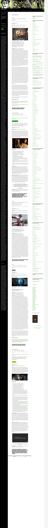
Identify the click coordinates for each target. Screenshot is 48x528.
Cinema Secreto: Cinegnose (35, 276)
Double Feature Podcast (35, 166)
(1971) (3, 76)
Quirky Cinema (34, 124)
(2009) (3, 140)
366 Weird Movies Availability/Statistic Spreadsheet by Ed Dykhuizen (36, 227)
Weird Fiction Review (34, 264)
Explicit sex (25, 193)
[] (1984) (4, 154)
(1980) (4, 47)
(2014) (4, 91)
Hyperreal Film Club (34, 177)
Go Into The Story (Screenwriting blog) (36, 246)
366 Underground (34, 25)
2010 (12, 344)
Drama (20, 344)
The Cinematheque (34, 192)
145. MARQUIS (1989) (17, 114)
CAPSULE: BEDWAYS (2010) (19, 266)
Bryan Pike (33, 302)
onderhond (33, 123)
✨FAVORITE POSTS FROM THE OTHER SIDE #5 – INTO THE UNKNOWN (37, 74)
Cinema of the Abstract (35, 96)
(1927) (2, 168)
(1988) (4, 42)
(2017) (2, 172)
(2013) (5, 102)
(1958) (5, 246)
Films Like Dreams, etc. (34, 172)
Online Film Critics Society (35, 255)
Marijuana (27, 259)
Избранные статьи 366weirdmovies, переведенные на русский (36, 281)
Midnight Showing (34, 115)
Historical (18, 195)
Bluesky (33, 80)
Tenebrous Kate (34, 259)
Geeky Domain (34, 245)
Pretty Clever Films (34, 185)
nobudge (33, 250)
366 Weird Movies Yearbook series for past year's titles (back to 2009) (38, 328)
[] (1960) (4, 131)
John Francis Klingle (34, 298)
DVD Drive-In (34, 101)
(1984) (3, 41)
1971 (12, 259)
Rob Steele (33, 305)
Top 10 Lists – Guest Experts (35, 49)
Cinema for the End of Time (35, 238)
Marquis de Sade (21, 195)
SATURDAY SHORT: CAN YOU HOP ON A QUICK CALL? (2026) (37, 70)
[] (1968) (4, 90)
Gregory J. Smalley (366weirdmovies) (20, 21)
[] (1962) (3, 107)
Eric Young (33, 310)
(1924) (4, 157)
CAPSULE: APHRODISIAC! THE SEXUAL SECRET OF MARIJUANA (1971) (20, 204)
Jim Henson (20, 176)
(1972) (3, 123)
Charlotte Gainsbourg (21, 365)
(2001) (4, 98)
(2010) (2, 201)
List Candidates (34, 40)
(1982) (3, 116)
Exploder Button (34, 105)
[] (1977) (5, 133)
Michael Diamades (34, 290)
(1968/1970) (3, 186)
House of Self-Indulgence (35, 109)
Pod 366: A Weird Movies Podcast (36, 43)
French (19, 194)
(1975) (5, 135)
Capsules (13, 17)
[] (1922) (3, 125)
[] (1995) (4, 74)
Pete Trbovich (33, 307)
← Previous (14, 456)
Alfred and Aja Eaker (34, 292)
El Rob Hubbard (34, 295)
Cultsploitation (34, 100)
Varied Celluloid (34, 142)
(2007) (4, 173)
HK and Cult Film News (35, 106)
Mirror (3, 289)
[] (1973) (4, 146)
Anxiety (15, 449)
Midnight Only (34, 114)
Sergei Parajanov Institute (35, 217)
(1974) (3, 220)
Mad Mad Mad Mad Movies (35, 110)
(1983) (3, 171)
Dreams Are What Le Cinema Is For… (36, 167)
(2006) (5, 228)
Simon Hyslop (33, 296)
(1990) (2, 48)
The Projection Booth (34, 133)
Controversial (24, 449)
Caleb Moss (33, 301)
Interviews (33, 38)
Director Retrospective (34, 34)
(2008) (3, 215)
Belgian (22, 193)
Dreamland (33, 207)
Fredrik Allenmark (34, 287)
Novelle (33, 251)
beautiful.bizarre (34, 234)
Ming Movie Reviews (34, 182)
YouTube (33, 85)
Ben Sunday (33, 306)
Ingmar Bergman (34, 212)
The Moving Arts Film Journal (35, 196)
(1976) (2, 229)
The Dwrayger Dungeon (35, 129)
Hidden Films (33, 175)
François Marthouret (20, 129)
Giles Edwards (34, 293)
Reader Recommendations (35, 44)
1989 (12, 193)
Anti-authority (19, 193)
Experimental (23, 344)
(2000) (4, 163)
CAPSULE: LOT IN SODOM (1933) (36, 61)
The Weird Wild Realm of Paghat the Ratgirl (37, 137)
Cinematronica (34, 161)
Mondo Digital (34, 118)
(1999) (5, 234)
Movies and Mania (34, 119)
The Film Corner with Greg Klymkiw (36, 193)
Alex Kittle (33, 230)
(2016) (3, 299)
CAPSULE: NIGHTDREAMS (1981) (19, 19)
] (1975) (6, 289)
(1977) (2, 103)
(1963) (4, 298)
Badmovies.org (34, 152)
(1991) (4, 51)
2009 (12, 449)
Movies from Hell (34, 120)
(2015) (3, 115)
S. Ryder (33, 303)
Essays (33, 35)
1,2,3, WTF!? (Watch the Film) (35, 91)
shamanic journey (22, 395)
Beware (18, 344)
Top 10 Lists (33, 48)
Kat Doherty (33, 291)
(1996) (2, 208)
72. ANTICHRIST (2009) (18, 350)
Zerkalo (4, 289)
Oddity (13, 260)
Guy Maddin (33, 211)
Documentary (19, 259)
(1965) (3, 189)
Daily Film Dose (34, 163)
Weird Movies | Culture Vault (35, 146)
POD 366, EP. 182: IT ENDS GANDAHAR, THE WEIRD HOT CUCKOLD (37, 68)
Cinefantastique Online (35, 157)
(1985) (4, 67)
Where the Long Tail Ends (35, 201)
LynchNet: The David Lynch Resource (36, 213)
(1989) (3, 80)
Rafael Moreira (34, 300)
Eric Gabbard (33, 294)
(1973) (2, 46)
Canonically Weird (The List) (15, 349)
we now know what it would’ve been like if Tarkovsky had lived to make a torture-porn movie (20, 404)
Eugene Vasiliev (34, 308)
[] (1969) (3, 129)
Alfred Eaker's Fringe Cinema (35, 26)
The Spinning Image (34, 198)
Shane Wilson (33, 309)
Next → (26, 456)
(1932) (2, 246)
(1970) (5, 70)
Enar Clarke (33, 289)
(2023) (3, 293)
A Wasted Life (33, 92)
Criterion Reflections (34, 162)
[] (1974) (3, 274)
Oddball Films (34, 254)
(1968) (4, 279)
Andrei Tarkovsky (22, 401)
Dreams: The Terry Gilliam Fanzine (36, 208)
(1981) (4, 192)
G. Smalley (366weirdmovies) (35, 304)
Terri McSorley (34, 299)
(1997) (3, 68)
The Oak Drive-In (34, 132)
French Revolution (23, 194)
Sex (19, 260)
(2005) (4, 214)
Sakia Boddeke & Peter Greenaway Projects (37, 216)
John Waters (24, 358)
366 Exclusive (33, 24)
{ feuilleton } (33, 226)
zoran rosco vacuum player (35, 271)
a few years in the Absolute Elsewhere (36, 229)
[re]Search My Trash (34, 90)
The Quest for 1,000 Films (35, 197)
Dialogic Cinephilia (34, 239)
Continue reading (20, 446)
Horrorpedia (33, 176)
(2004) (3, 86)
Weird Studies (34, 265)
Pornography (16, 260)
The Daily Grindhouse (34, 128)
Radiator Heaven (34, 186)
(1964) (4, 151)
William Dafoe (17, 365)
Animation (15, 193)
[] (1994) (3, 72)
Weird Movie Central (34, 143)
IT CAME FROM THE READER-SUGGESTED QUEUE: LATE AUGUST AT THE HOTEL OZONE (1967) (37, 56)
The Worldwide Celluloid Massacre (36, 138)
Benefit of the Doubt (34, 235)
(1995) (3, 144)
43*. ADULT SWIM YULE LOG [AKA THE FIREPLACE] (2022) (37, 75)
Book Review (33, 29)
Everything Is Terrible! (34, 242)
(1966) (3, 44)
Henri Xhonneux (14, 195)
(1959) (4, 205)
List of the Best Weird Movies (15, 231)
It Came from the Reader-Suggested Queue (37, 39)
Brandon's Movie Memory (35, 153)
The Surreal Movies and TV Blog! (36, 134)
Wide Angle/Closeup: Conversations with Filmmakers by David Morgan (36, 268)
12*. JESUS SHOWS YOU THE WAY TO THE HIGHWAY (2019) (37, 66)
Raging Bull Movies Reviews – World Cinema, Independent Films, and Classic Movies (37, 188)
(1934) (4, 164)
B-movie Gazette (34, 95)
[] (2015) (4, 267)
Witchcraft (13, 453)
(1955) (3, 177)
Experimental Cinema (34, 104)
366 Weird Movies (3, 9)
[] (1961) (4, 153)
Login (1, 21)
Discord (33, 81)
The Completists (34, 260)
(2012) (3, 61)
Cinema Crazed (34, 158)
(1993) (3, 49)
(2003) (2, 150)
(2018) (5, 285)
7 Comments (26, 21)
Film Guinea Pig (34, 171)
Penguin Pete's (34, 256)
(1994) (3, 126)
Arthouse (15, 344)
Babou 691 (33, 233)
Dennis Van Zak (15, 259)
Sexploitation (21, 260)
